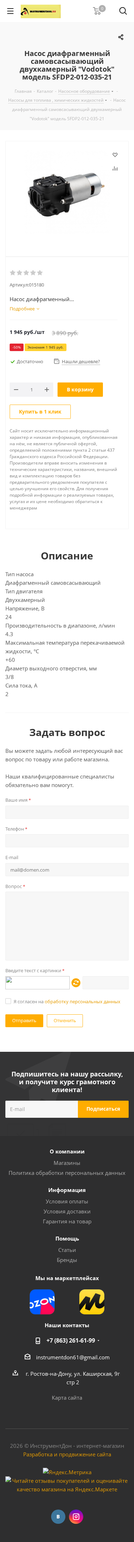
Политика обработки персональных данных (67, 1172)
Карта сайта (67, 1397)
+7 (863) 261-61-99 (70, 1340)
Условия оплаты (67, 1201)
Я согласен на (67, 1001)
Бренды (67, 1259)
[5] (40, 273)
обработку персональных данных (82, 1001)
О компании (67, 1151)
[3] (26, 273)
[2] (19, 273)
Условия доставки (67, 1211)
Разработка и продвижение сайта (67, 1454)
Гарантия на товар (67, 1221)
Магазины (67, 1162)
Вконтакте (58, 1517)
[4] (33, 273)
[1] (13, 273)
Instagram (76, 1517)
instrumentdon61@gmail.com (73, 1357)
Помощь (67, 1238)
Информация (67, 1189)
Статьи (67, 1249)
